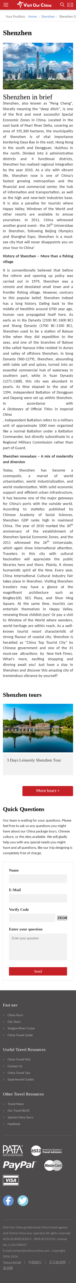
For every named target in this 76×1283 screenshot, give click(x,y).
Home (32, 17)
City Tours (14, 1022)
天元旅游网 (57, 1262)
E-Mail (15, 890)
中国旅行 (35, 1262)
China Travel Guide (20, 1035)
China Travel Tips (19, 1073)
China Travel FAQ (19, 1059)
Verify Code (19, 909)
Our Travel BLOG (19, 1110)
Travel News (16, 1104)
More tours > (47, 791)
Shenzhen (48, 17)
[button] (38, 5)
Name (14, 870)
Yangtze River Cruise (21, 1028)
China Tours (15, 1015)
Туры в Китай (12, 1262)
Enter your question (25, 929)
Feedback (14, 1124)
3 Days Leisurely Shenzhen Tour (34, 760)
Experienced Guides (21, 1079)
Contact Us (15, 1066)
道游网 (8, 1268)
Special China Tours (20, 1117)
